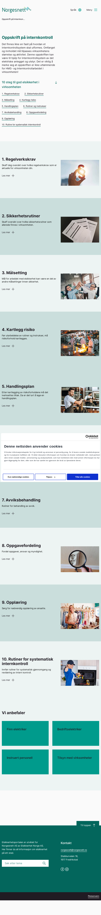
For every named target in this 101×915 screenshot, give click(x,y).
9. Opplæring (8, 118)
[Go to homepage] (16, 10)
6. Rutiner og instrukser (34, 106)
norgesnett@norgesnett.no (74, 849)
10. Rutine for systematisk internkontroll (21, 124)
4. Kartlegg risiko (27, 99)
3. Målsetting (8, 99)
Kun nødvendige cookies (18, 477)
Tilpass (49, 477)
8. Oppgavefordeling (36, 112)
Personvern (93, 896)
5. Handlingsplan (10, 106)
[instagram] (67, 869)
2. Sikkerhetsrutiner (34, 93)
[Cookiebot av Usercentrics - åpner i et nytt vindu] (87, 437)
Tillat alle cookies (82, 477)
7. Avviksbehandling (11, 112)
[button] (75, 10)
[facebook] (62, 869)
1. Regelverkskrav (11, 93)
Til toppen (85, 825)
